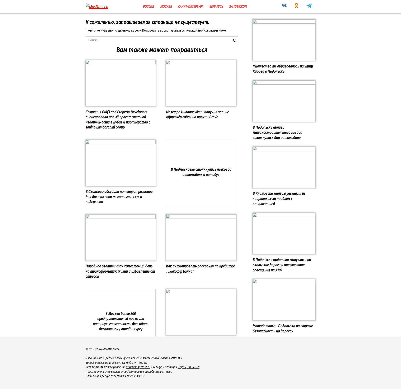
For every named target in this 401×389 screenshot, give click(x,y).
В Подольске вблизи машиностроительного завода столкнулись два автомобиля (277, 132)
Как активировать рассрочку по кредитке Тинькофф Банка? (200, 269)
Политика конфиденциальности (150, 372)
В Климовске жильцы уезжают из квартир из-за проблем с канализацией (279, 198)
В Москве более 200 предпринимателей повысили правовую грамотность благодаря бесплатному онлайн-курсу (120, 321)
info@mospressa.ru (138, 367)
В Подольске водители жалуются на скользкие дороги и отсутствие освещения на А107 (282, 265)
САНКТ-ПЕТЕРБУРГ (190, 7)
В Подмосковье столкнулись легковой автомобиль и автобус (201, 172)
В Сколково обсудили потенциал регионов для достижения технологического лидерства (119, 196)
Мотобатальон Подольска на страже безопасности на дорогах (283, 328)
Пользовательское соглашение (106, 372)
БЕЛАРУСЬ (216, 7)
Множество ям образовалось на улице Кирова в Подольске (283, 69)
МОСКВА (166, 7)
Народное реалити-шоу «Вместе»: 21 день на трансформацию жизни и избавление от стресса (120, 271)
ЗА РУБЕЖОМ (238, 7)
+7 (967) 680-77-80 (188, 367)
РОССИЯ (148, 7)
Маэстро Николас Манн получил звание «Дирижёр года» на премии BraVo (197, 114)
